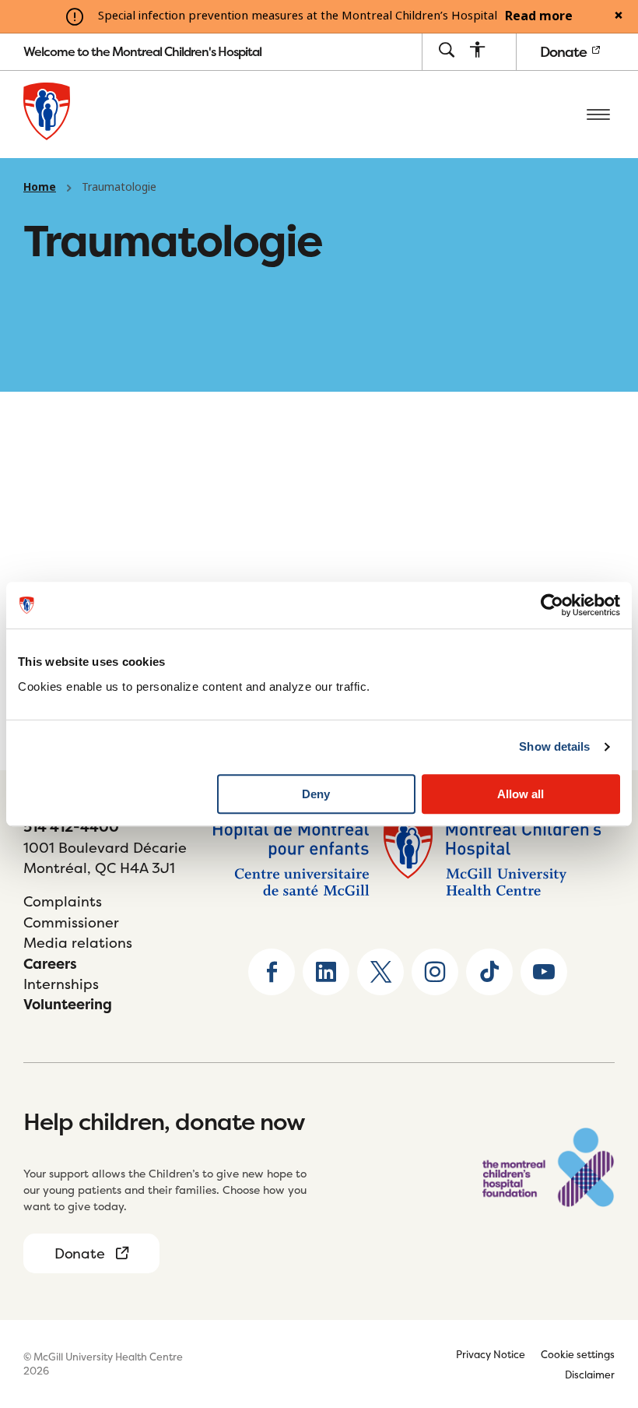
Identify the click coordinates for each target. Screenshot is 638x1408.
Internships (61, 984)
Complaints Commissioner (71, 911)
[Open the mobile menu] (598, 114)
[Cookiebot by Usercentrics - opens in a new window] (552, 605)
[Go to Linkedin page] (326, 972)
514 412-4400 (71, 826)
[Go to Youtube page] (544, 972)
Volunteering (67, 1004)
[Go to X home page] (380, 972)
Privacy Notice (490, 1354)
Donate (565, 52)
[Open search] (446, 51)
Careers (50, 963)
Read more (539, 16)
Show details (554, 746)
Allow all (520, 794)
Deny (316, 794)
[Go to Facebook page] (271, 972)
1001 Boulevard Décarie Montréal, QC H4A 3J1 (105, 858)
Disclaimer (590, 1375)
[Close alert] (618, 16)
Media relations (77, 942)
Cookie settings (578, 1354)
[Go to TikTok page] (489, 972)
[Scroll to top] (599, 1299)
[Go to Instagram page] (435, 972)
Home (39, 187)
